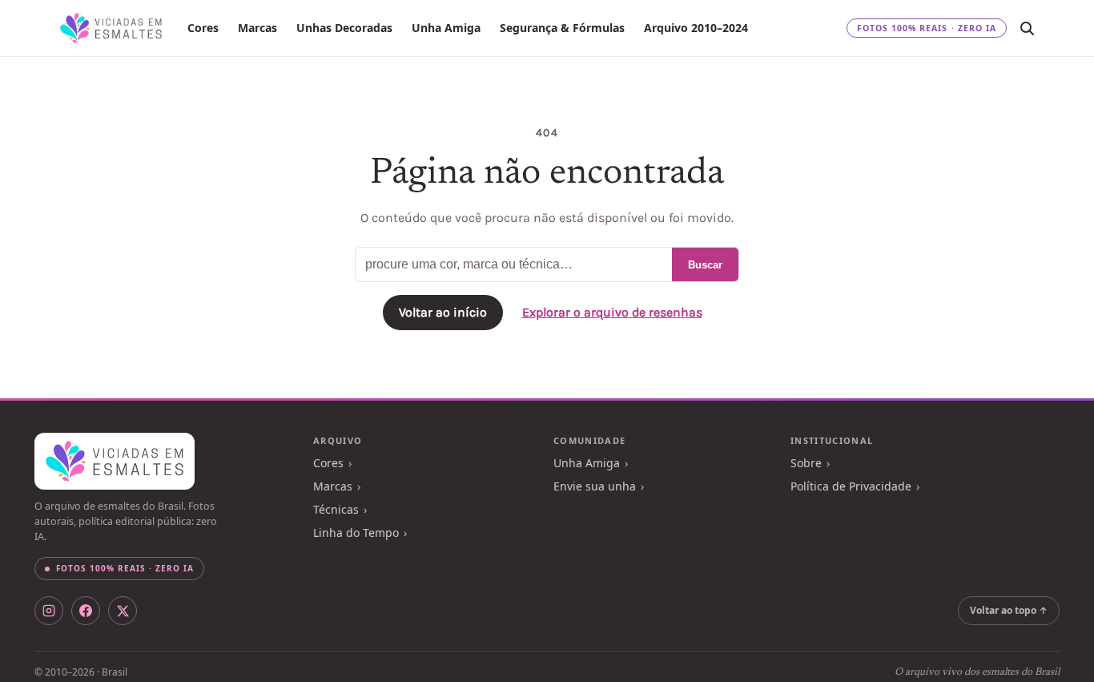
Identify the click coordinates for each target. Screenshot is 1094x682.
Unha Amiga (446, 27)
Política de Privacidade (850, 486)
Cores (203, 27)
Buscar (705, 265)
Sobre (806, 462)
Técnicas (336, 509)
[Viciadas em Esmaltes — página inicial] (114, 461)
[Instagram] (48, 610)
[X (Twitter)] (122, 610)
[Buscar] (1027, 28)
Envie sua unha (594, 486)
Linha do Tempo (356, 532)
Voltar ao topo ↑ (1009, 610)
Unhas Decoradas (344, 27)
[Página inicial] (111, 28)
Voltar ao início (443, 312)
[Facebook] (85, 610)
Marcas (257, 27)
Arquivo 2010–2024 (696, 27)
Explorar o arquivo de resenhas (612, 312)
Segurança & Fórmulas (562, 27)
